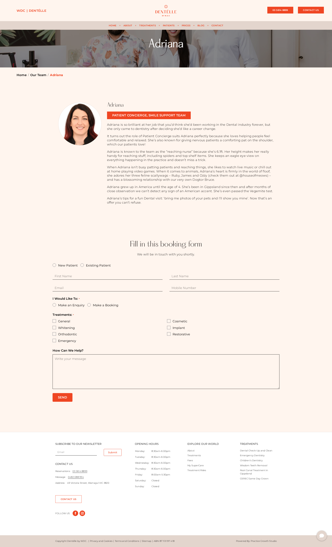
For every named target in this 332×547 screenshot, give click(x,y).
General (64, 321)
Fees (190, 460)
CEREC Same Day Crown (254, 478)
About (127, 25)
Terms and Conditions (127, 541)
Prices (186, 25)
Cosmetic (180, 321)
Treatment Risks (196, 470)
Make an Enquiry (71, 305)
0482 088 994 (76, 477)
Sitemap (146, 541)
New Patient (68, 265)
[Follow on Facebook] (75, 513)
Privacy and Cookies (101, 541)
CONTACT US (311, 10)
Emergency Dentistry (252, 455)
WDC (21, 11)
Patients (169, 25)
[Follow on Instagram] (82, 513)
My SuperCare (195, 465)
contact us (68, 499)
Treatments (147, 25)
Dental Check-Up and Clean (256, 450)
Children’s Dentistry (251, 460)
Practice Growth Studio (264, 541)
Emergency (67, 341)
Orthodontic (67, 334)
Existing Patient (98, 265)
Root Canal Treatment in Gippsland (254, 472)
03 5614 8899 (280, 10)
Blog (200, 25)
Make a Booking (105, 305)
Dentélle (37, 11)
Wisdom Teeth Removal (253, 465)
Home (112, 25)
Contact (217, 25)
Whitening (66, 328)
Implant (179, 328)
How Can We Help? (68, 350)
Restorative (181, 334)
